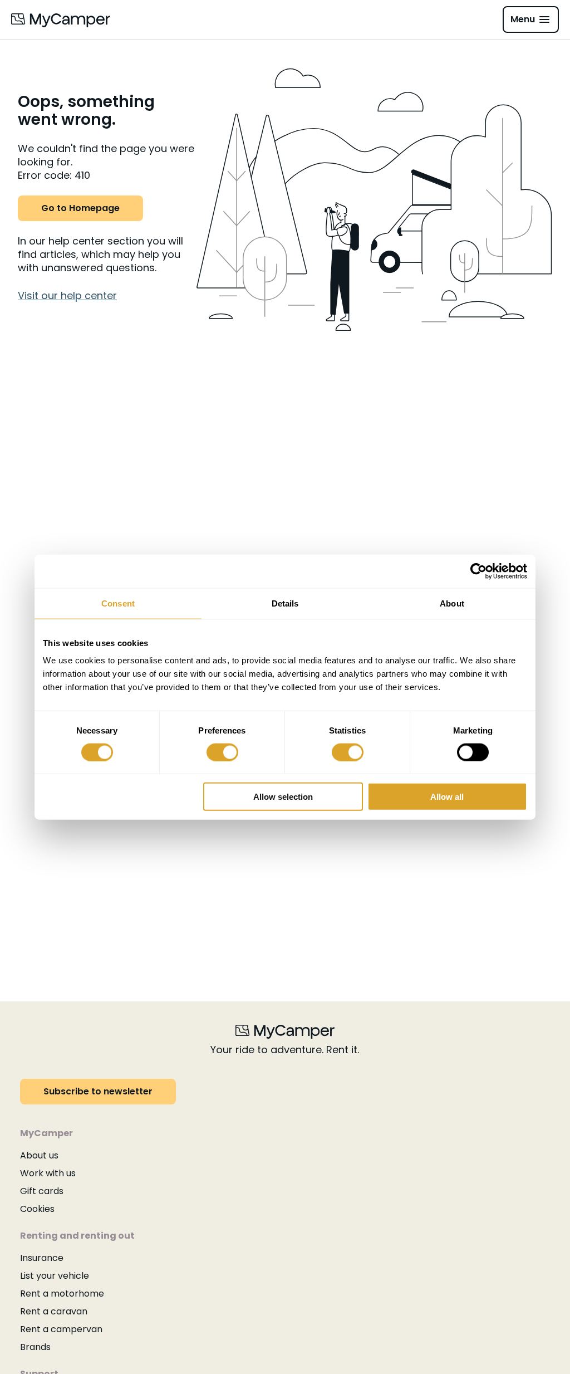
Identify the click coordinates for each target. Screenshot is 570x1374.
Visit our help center (67, 295)
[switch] (222, 752)
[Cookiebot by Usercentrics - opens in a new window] (478, 571)
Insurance (41, 1257)
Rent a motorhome (62, 1293)
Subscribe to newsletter (98, 1091)
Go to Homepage (80, 208)
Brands (35, 1347)
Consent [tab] (118, 603)
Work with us (48, 1173)
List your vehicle (54, 1275)
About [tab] (452, 603)
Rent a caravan (53, 1311)
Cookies (37, 1208)
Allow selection (283, 796)
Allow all (447, 796)
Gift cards (41, 1191)
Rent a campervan (61, 1329)
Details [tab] (285, 603)
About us (39, 1155)
